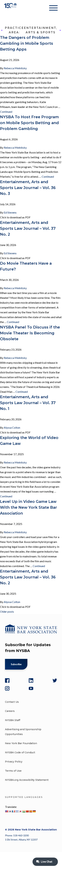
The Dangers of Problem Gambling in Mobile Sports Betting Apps (26, 43)
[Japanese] (20, 811)
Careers (10, 711)
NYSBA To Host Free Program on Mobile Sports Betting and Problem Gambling (29, 123)
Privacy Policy (13, 761)
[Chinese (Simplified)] (27, 811)
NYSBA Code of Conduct (20, 752)
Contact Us (12, 701)
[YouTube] (31, 688)
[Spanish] (30, 811)
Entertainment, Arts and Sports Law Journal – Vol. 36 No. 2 (28, 577)
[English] (6, 811)
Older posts (7, 611)
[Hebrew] (16, 811)
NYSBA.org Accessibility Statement (27, 779)
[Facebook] (7, 680)
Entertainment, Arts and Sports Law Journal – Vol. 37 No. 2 (28, 228)
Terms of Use (13, 770)
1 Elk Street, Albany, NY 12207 (21, 839)
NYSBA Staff (12, 720)
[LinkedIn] (31, 680)
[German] (34, 811)
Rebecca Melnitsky (15, 68)
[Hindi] (23, 811)
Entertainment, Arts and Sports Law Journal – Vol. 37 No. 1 (28, 403)
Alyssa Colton (12, 427)
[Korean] (10, 811)
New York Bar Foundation (21, 743)
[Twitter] (55, 680)
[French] (13, 811)
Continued (6, 111)
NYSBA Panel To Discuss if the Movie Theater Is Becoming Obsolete (30, 333)
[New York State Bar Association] (11, 8)
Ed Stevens (10, 212)
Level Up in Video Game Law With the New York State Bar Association (28, 507)
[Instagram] (7, 688)
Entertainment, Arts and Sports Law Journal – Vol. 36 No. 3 (28, 188)
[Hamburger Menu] (53, 8)
